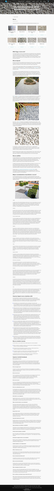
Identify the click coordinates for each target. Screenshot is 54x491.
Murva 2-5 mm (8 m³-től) (12, 44)
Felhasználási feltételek (39, 487)
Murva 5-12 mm (32, 43)
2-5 (24, 67)
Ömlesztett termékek (21, 1)
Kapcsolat (44, 1)
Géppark (33, 1)
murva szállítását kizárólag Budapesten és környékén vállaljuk (26, 169)
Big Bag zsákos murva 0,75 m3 (12, 32)
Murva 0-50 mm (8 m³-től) (32, 32)
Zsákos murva (42, 43)
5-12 (34, 67)
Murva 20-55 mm (22, 43)
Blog (40, 1)
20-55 (19, 68)
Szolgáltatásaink (28, 1)
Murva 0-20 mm (22, 31)
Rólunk (37, 1)
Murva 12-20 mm (42, 31)
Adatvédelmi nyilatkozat (34, 487)
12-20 (37, 67)
